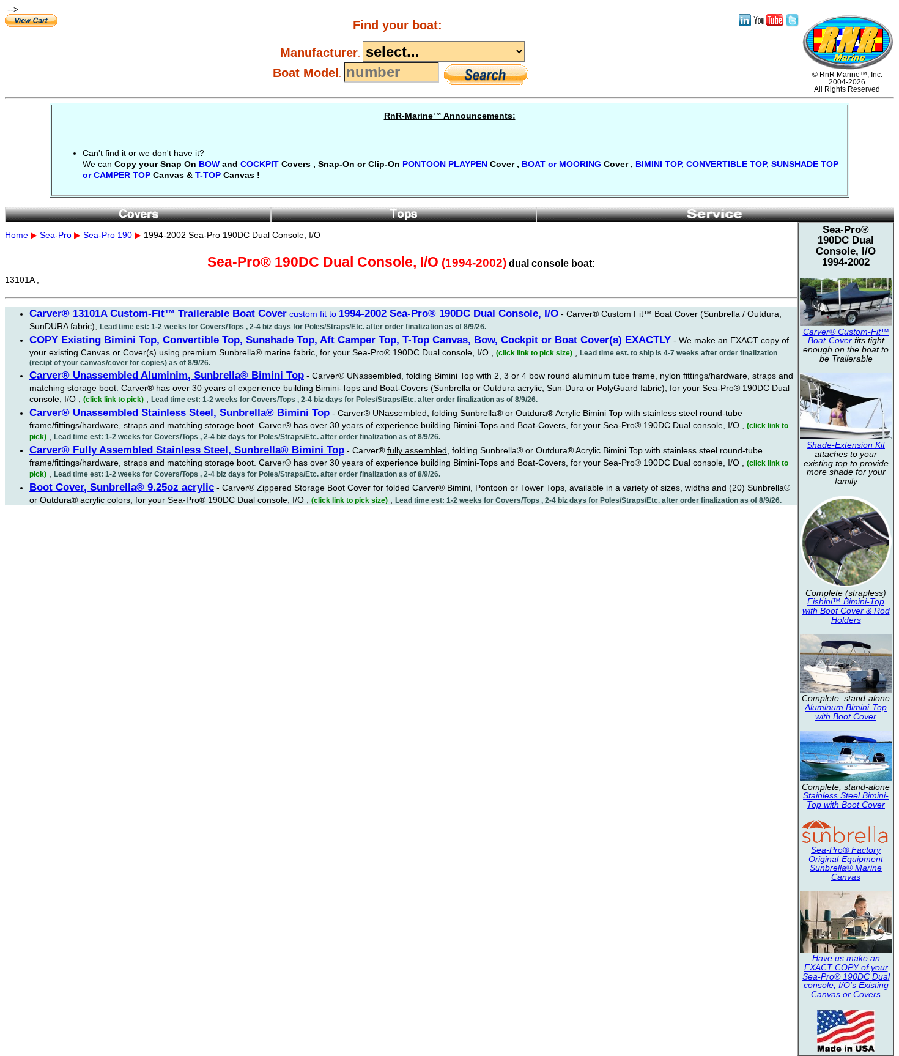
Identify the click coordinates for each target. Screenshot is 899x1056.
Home (16, 235)
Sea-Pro (56, 235)
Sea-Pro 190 (107, 235)
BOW (209, 164)
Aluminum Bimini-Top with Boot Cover (846, 711)
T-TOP (208, 175)
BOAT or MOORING (561, 164)
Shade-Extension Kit (846, 445)
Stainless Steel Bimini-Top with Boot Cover (846, 799)
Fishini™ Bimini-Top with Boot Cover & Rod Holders (846, 610)
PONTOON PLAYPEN (444, 164)
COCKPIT (259, 164)
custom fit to (293, 314)
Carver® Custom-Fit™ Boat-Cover (846, 336)
